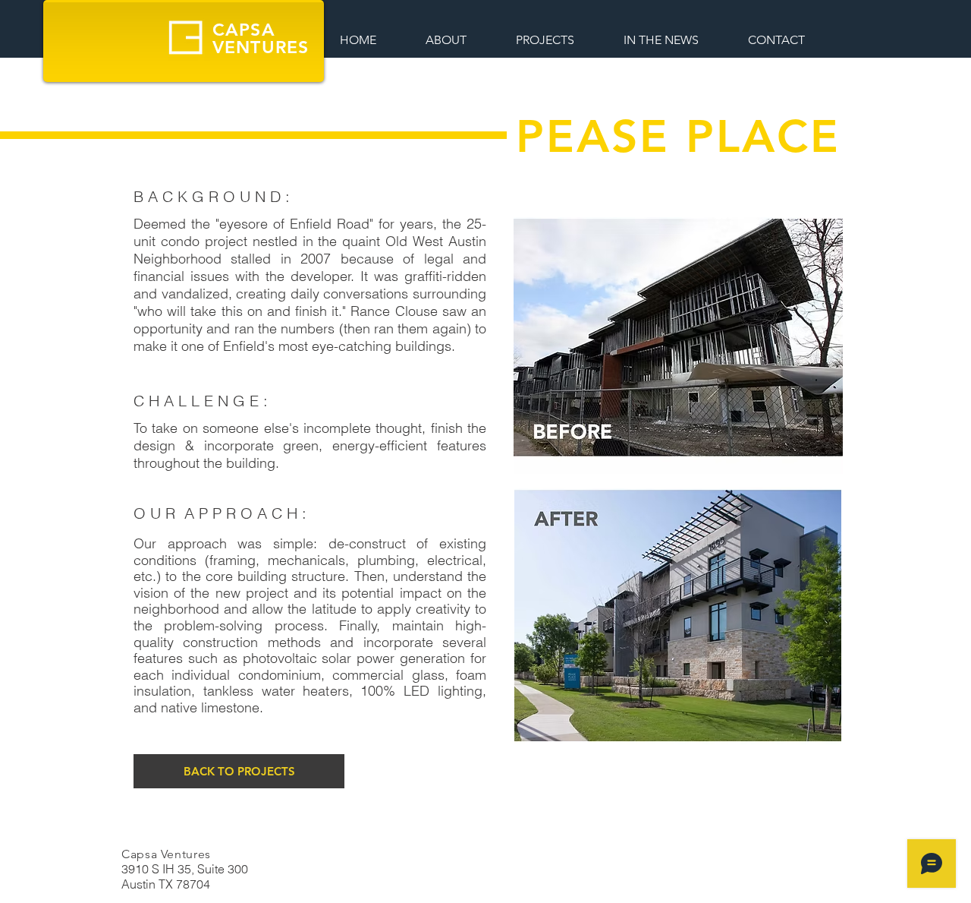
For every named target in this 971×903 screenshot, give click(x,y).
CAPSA (243, 29)
